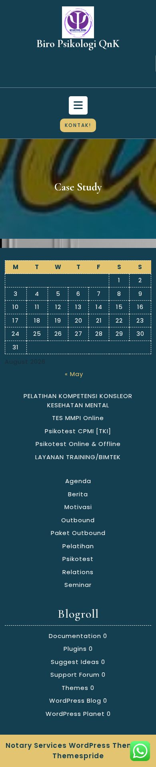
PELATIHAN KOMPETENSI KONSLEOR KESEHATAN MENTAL (78, 400)
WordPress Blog (75, 700)
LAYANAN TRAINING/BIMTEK (78, 457)
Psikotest (78, 559)
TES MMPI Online (78, 418)
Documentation (75, 636)
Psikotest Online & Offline (78, 444)
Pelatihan (78, 546)
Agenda (78, 481)
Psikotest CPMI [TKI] (78, 431)
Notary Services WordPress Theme (72, 745)
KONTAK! (78, 125)
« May (74, 374)
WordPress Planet (75, 714)
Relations (78, 572)
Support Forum (75, 674)
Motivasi (78, 507)
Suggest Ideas (75, 662)
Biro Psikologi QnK (78, 43)
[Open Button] (78, 105)
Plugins (75, 648)
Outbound (78, 520)
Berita (78, 494)
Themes (75, 688)
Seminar (78, 585)
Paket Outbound (78, 533)
